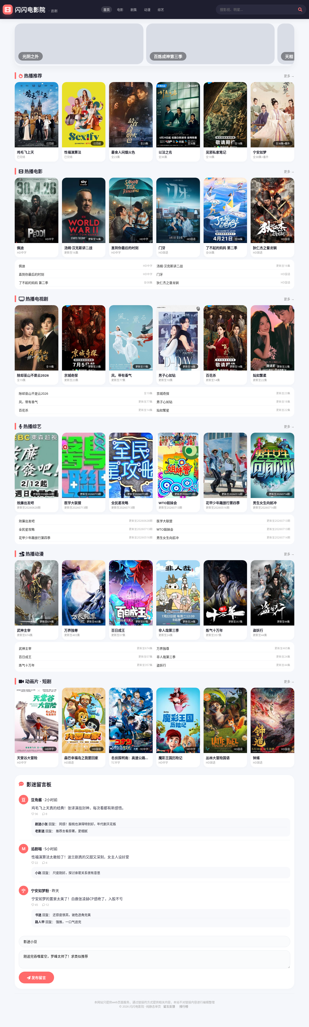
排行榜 (183, 1006)
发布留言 (38, 977)
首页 (106, 9)
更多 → (289, 76)
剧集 (134, 9)
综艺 (161, 9)
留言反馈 (169, 1006)
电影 (120, 9)
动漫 (147, 9)
